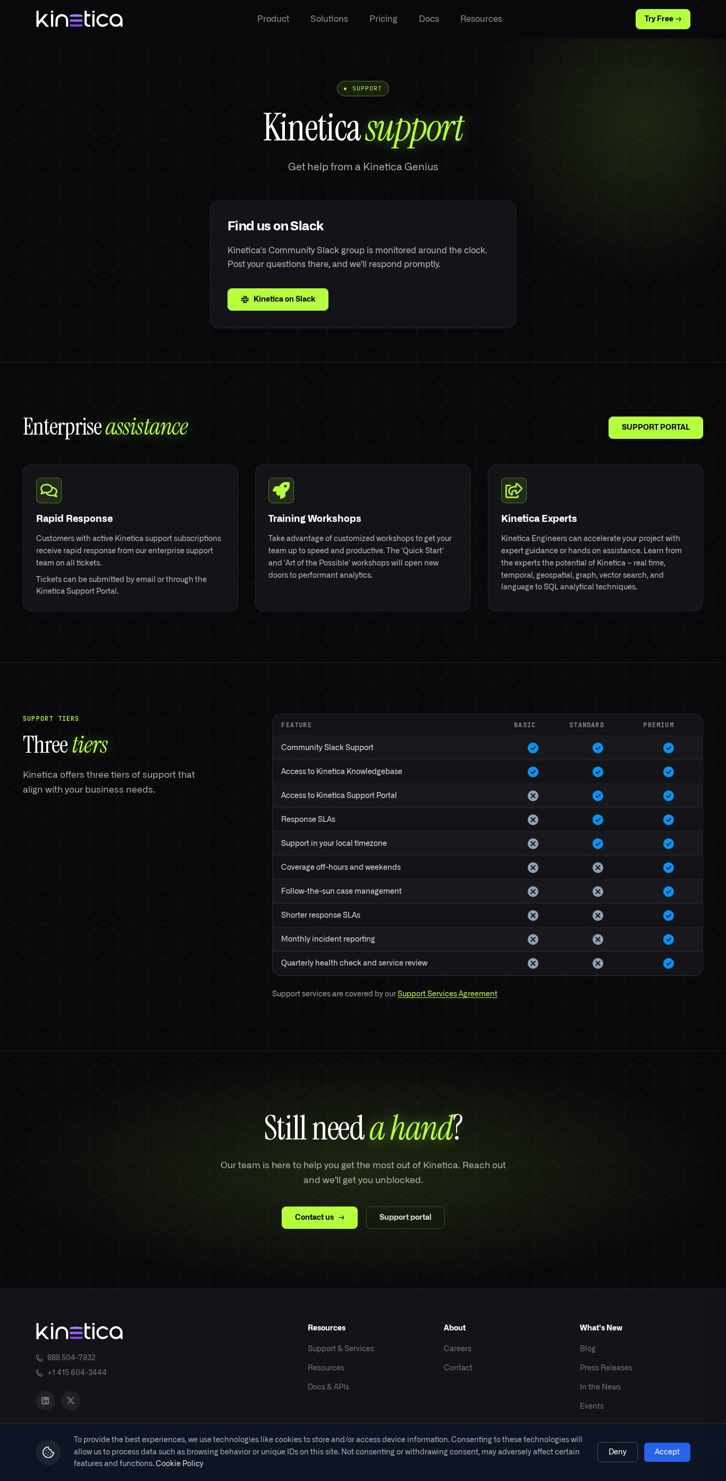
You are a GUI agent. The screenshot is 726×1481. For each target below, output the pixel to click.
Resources (481, 19)
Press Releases (606, 1368)
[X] (70, 1400)
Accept (667, 1452)
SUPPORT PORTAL (656, 427)
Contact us (319, 1217)
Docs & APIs (328, 1387)
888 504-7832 (71, 1358)
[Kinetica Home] (79, 19)
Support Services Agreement (447, 994)
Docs (429, 19)
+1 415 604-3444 (77, 1373)
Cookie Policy (180, 1464)
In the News (600, 1387)
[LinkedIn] (45, 1400)
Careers (457, 1349)
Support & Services (341, 1349)
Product (273, 19)
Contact (458, 1368)
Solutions (329, 19)
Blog (588, 1349)
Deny (618, 1452)
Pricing (383, 19)
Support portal (405, 1217)
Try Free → (663, 19)
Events (592, 1406)
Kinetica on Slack (284, 299)
